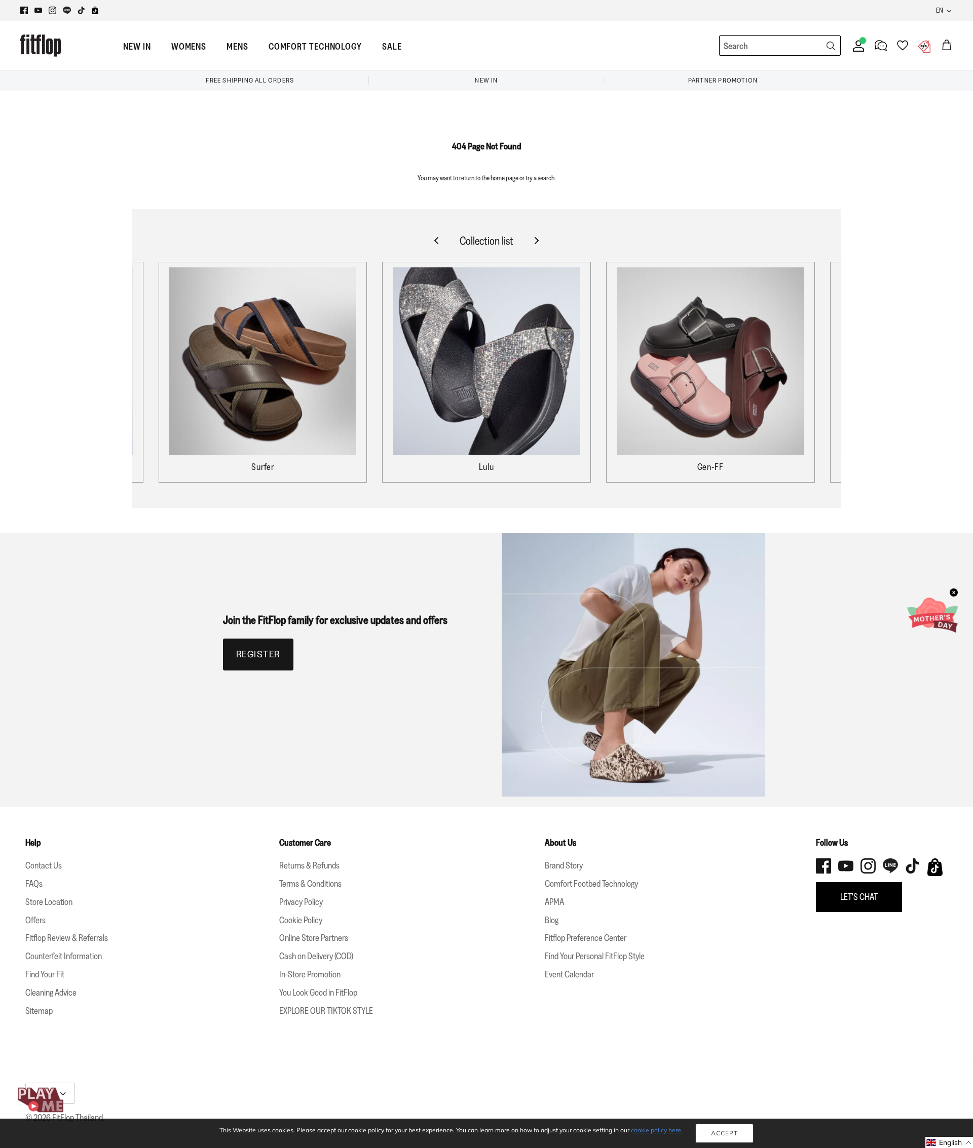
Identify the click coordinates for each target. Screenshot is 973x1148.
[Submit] (831, 46)
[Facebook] (24, 10)
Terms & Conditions (310, 883)
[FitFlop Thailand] (40, 45)
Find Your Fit (44, 974)
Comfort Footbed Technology (591, 883)
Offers (35, 920)
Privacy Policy (301, 901)
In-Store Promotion (310, 974)
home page (504, 177)
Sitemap (39, 1010)
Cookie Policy (300, 920)
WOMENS (188, 46)
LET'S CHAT (859, 896)
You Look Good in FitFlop (318, 992)
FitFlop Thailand (77, 1117)
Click (569, 10)
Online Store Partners (313, 937)
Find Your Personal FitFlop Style (595, 956)
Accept (724, 1133)
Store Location (48, 901)
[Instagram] (52, 10)
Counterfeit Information (63, 956)
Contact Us (43, 865)
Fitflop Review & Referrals (66, 937)
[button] (949, 1142)
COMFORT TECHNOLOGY (315, 46)
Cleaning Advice (51, 992)
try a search (540, 177)
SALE (392, 46)
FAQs (34, 883)
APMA (554, 901)
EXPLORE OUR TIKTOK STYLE (326, 1010)
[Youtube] (38, 10)
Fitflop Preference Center (585, 937)
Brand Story (564, 865)
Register (258, 654)
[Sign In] (856, 45)
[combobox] (761, 46)
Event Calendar (569, 974)
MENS (237, 46)
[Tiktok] (81, 10)
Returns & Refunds (309, 865)
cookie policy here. (657, 1130)
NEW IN (137, 46)
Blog (551, 920)
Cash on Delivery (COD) (316, 956)
